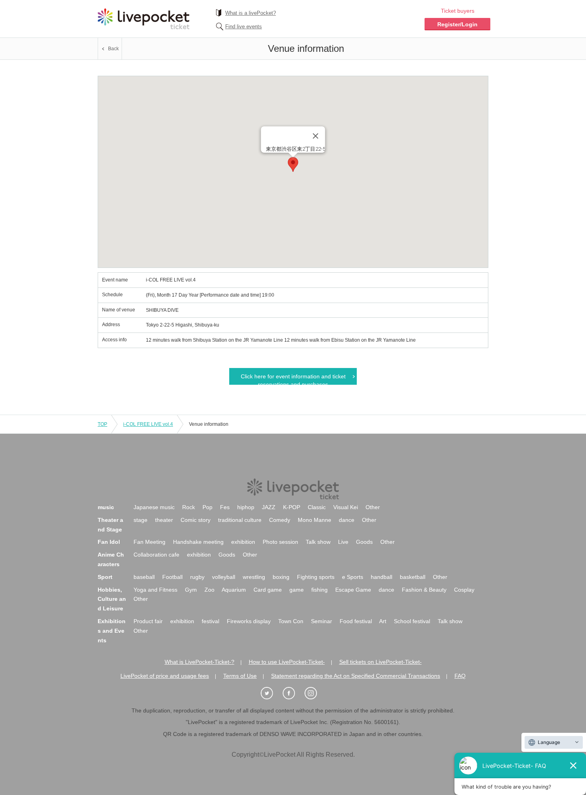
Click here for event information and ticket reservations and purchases (293, 379)
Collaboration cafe (156, 554)
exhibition (243, 542)
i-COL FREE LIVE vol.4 (148, 424)
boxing (281, 577)
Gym (191, 589)
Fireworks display (249, 621)
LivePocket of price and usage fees (164, 676)
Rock (188, 507)
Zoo (209, 589)
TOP (102, 424)
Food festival (356, 621)
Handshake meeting (198, 542)
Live (343, 542)
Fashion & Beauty (424, 589)
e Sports (352, 577)
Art (382, 621)
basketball (412, 577)
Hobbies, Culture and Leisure (112, 599)
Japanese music (154, 507)
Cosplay (464, 589)
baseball (144, 577)
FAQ (460, 676)
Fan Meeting (149, 542)
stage (140, 520)
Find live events (243, 27)
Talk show (318, 542)
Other (373, 507)
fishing (319, 589)
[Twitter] (271, 693)
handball (381, 577)
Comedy (279, 520)
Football (172, 577)
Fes (225, 507)
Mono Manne (314, 520)
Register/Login (457, 24)
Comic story (195, 520)
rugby (197, 577)
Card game (268, 589)
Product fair (148, 621)
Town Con (290, 621)
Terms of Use (240, 676)
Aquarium (234, 589)
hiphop (245, 507)
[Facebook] (293, 693)
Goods (364, 542)
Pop (207, 507)
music (106, 507)
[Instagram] (315, 693)
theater (164, 520)
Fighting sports (315, 577)
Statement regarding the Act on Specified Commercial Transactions (355, 676)
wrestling (254, 577)
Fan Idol (109, 542)
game (296, 589)
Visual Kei (345, 507)
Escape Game (353, 589)
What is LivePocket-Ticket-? (199, 662)
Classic (317, 507)
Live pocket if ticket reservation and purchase (143, 19)
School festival (412, 621)
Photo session (280, 542)
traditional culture (240, 520)
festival (210, 621)
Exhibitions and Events (112, 630)
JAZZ (268, 507)
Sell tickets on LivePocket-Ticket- (380, 662)
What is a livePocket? (250, 13)
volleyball (223, 577)
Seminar (321, 621)
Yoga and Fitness (155, 589)
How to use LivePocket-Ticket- (287, 662)
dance (346, 520)
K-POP (291, 507)
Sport (105, 577)
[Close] (315, 136)
